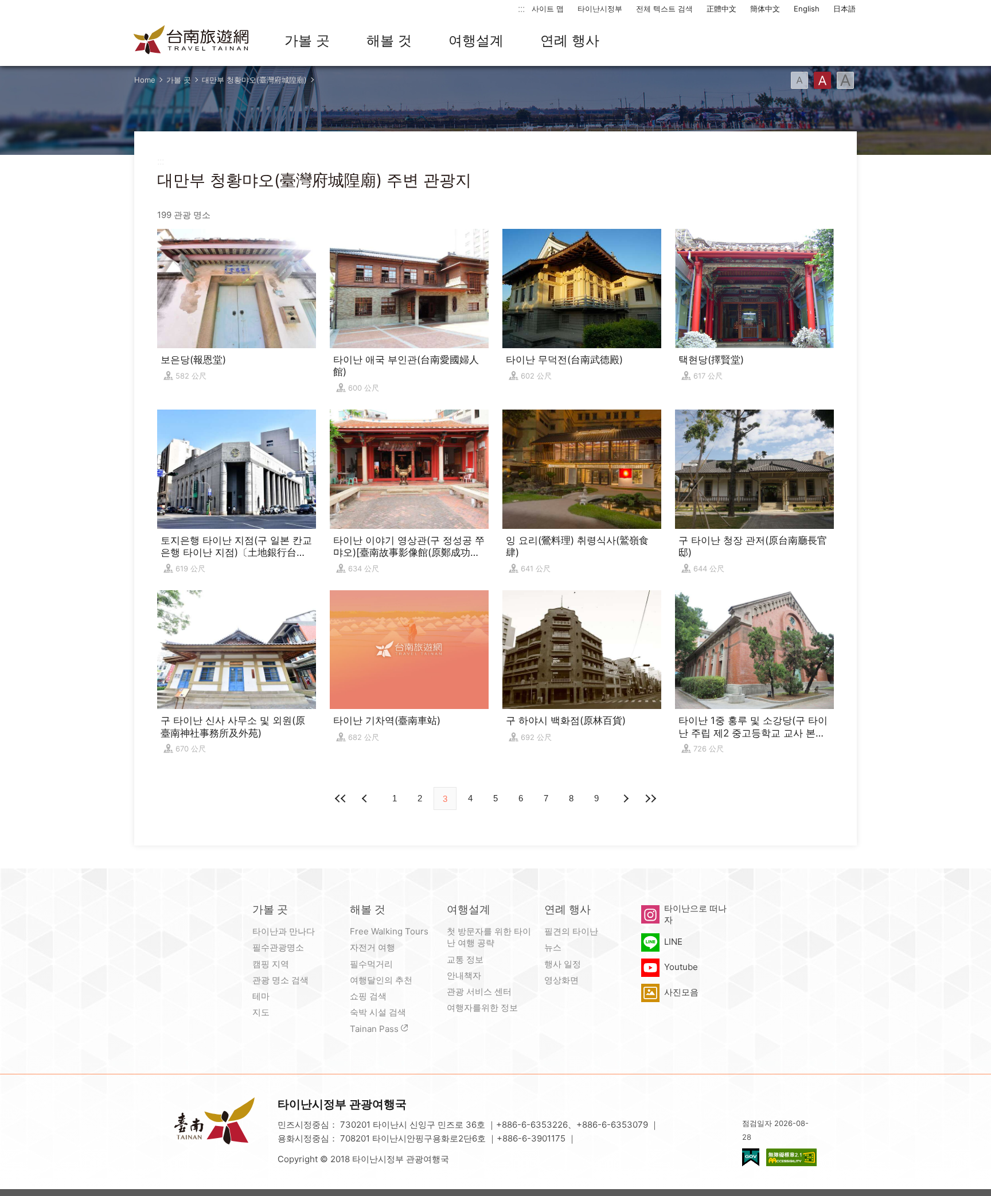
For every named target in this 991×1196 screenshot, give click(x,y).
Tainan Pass (374, 1028)
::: (521, 8)
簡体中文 (765, 8)
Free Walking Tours (389, 931)
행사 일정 (562, 964)
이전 (365, 798)
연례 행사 (569, 40)
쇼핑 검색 (368, 996)
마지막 (650, 798)
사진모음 (681, 992)
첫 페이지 (340, 798)
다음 (625, 798)
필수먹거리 (371, 964)
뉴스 (552, 947)
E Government (750, 1157)
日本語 (844, 8)
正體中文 (721, 8)
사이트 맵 (548, 8)
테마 (261, 996)
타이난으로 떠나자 (695, 914)
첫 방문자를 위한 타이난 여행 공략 (489, 937)
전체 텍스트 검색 (664, 8)
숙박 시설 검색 (378, 1012)
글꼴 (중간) (822, 80)
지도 (261, 1012)
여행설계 (476, 40)
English (807, 8)
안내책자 (464, 975)
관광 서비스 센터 (479, 991)
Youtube (681, 966)
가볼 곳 (307, 40)
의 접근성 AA (791, 1157)
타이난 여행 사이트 (191, 41)
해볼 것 (389, 40)
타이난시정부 (600, 8)
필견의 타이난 (571, 931)
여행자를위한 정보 (482, 1007)
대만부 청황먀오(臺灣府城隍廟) (254, 79)
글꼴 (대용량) (845, 80)
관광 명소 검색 (280, 980)
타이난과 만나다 (283, 931)
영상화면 (561, 980)
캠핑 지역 (270, 964)
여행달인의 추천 (381, 980)
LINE (673, 941)
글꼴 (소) (799, 80)
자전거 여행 (372, 947)
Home (144, 79)
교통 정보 (465, 959)
